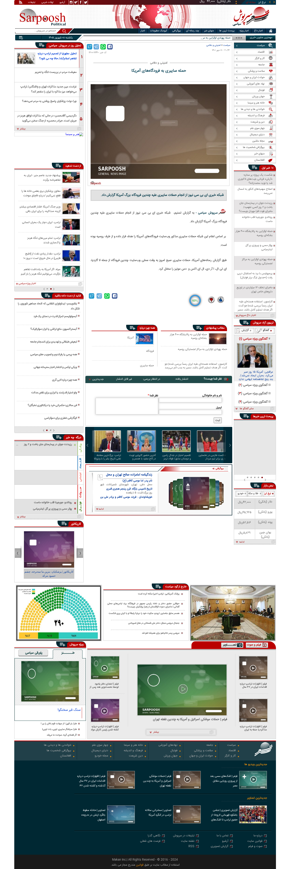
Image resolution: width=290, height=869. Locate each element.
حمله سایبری (147, 365)
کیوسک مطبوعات (158, 31)
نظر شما (153, 395)
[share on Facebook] (110, 46)
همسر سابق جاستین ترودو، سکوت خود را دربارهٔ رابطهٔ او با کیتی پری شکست (144, 613)
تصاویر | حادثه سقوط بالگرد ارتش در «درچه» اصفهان (93, 815)
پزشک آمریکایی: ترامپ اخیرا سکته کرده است (158, 594)
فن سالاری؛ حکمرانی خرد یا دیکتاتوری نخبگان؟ (52, 405)
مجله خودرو (101, 756)
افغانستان (65, 756)
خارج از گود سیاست (175, 586)
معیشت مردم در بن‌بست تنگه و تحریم (56, 72)
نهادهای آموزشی (167, 745)
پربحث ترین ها (226, 31)
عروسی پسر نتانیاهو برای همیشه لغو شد (160, 633)
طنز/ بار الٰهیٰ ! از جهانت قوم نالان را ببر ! (59, 724)
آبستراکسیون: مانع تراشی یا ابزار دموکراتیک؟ (53, 329)
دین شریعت (136, 756)
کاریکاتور (76, 524)
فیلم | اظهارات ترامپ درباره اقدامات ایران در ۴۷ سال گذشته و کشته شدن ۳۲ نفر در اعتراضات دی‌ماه (252, 685)
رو (229, 38)
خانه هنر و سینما (133, 745)
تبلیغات (31, 3)
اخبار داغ (258, 31)
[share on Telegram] (96, 46)
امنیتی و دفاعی (213, 45)
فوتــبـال (80, 507)
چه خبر (70, 437)
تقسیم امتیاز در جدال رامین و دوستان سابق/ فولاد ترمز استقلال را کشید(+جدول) (176, 457)
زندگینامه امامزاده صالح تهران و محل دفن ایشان (129, 474)
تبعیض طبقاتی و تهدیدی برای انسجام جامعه (53, 342)
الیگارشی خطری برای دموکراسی (60, 418)
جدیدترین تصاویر (257, 798)
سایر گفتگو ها (247, 408)
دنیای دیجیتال (99, 750)
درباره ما (258, 836)
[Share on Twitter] (89, 46)
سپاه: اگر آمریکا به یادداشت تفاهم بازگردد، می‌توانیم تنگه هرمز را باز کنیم (40, 271)
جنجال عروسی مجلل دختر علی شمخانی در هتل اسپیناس (153, 623)
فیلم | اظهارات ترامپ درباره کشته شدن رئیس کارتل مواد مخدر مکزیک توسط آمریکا (105, 728)
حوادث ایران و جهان (201, 756)
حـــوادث (80, 492)
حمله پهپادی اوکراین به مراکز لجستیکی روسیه (202, 349)
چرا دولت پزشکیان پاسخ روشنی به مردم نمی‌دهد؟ (49, 101)
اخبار (142, 31)
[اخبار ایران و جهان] (250, 27)
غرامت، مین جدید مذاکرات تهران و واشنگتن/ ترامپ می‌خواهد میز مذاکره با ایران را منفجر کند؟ (48, 88)
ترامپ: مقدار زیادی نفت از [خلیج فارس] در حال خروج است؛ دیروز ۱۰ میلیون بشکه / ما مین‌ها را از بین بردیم (39, 255)
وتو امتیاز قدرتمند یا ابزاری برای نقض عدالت (54, 392)
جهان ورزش (170, 756)
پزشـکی (80, 447)
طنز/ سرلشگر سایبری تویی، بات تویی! (59, 729)
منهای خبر (209, 31)
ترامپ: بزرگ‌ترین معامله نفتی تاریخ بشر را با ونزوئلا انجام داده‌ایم (107, 457)
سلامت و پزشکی (203, 750)
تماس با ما (222, 836)
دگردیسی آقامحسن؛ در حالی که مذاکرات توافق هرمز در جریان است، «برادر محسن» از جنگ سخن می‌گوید (47, 117)
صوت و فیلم (255, 846)
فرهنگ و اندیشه (133, 750)
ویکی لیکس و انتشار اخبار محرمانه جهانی (55, 367)
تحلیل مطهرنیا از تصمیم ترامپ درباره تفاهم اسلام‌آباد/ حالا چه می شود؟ (57, 56)
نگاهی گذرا (154, 836)
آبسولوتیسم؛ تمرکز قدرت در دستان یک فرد (55, 316)
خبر (268, 167)
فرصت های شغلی (150, 841)
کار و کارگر (230, 756)
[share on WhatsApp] (103, 46)
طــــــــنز (68, 653)
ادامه (241, 542)
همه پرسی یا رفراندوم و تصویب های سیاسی (53, 354)
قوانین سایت (254, 841)
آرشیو (62, 3)
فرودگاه (150, 351)
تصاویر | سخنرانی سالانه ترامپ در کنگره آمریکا (158, 812)
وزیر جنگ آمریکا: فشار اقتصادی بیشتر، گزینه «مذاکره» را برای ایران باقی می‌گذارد (39, 208)
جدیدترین (98, 379)
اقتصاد (232, 750)
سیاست (226, 45)
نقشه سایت (187, 841)
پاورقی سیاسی (33, 653)
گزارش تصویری (219, 846)
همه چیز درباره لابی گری (64, 380)
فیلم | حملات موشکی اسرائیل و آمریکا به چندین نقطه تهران (190, 719)
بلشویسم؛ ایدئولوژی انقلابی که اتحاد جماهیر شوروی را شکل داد (49, 306)
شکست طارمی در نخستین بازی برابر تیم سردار (212, 457)
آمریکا (130, 337)
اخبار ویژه (244, 31)
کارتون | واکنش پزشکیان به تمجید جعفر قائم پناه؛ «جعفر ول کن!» (49, 573)
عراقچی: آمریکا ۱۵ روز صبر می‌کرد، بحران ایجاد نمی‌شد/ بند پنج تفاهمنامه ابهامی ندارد (256, 375)
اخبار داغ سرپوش (247, 315)
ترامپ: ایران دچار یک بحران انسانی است (41, 224)
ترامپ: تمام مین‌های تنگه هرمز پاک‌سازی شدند (43, 240)
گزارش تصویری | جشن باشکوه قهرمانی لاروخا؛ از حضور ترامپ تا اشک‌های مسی (224, 815)
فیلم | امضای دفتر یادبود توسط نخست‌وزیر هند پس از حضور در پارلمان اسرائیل (104, 685)
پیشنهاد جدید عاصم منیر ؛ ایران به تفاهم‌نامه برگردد (42, 177)
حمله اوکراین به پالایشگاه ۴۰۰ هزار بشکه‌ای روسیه (188, 336)
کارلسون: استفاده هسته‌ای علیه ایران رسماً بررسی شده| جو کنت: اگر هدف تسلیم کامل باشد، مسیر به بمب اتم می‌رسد (196, 365)
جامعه (209, 745)
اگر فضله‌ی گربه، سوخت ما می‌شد (62, 735)
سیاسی (53, 45)
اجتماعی (80, 477)
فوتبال (173, 750)
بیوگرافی (176, 31)
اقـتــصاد (80, 463)
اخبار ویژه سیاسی (27, 283)
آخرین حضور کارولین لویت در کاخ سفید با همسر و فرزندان (142, 457)
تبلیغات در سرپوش (183, 836)
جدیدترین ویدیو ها (255, 764)
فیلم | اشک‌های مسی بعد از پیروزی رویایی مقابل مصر (223, 781)
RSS (191, 846)
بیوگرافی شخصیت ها (59, 750)
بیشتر (23, 129)
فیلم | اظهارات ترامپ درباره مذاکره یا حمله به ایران (253, 728)
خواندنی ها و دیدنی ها (57, 745)
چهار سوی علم (100, 745)
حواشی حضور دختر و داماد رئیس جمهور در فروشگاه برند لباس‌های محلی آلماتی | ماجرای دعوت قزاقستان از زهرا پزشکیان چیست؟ (143, 605)
